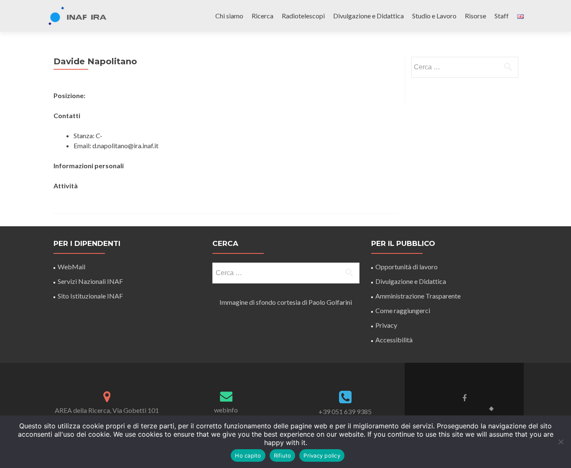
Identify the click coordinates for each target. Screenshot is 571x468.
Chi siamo (229, 16)
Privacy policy (321, 455)
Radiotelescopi (303, 16)
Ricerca (262, 16)
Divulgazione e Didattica (368, 16)
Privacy (386, 325)
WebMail (72, 267)
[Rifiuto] (560, 442)
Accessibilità (394, 340)
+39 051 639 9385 (345, 411)
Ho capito (248, 455)
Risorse (475, 16)
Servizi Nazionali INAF (90, 281)
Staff (502, 16)
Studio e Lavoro (434, 16)
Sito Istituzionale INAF (90, 296)
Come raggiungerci (402, 310)
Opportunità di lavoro (406, 267)
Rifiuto (282, 455)
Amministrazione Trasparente (418, 296)
